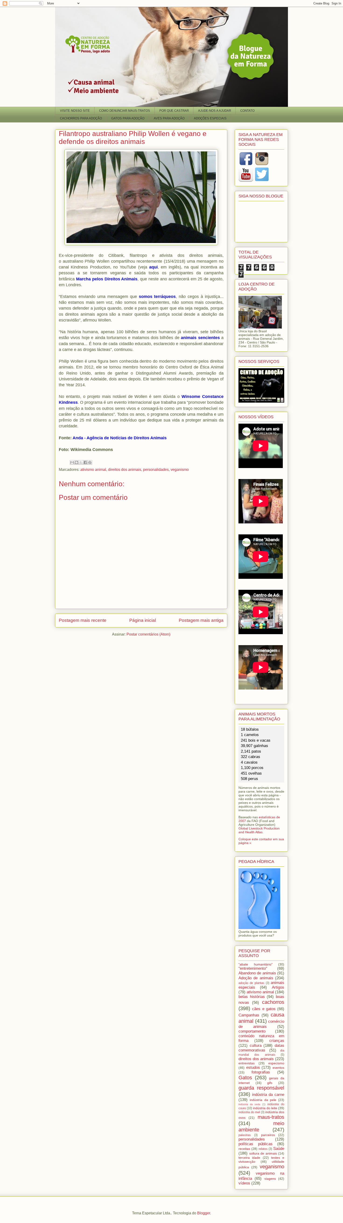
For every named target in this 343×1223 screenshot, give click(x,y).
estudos (253, 1067)
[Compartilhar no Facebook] (85, 462)
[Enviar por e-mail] (72, 462)
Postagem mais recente (82, 620)
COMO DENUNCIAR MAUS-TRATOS (124, 110)
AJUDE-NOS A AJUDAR (214, 110)
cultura (256, 1045)
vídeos (244, 1183)
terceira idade (249, 1157)
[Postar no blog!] (76, 462)
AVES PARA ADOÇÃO (169, 118)
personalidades (156, 470)
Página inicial (142, 620)
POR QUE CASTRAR (174, 110)
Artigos (278, 987)
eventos (278, 1067)
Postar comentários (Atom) (148, 634)
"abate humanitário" (255, 964)
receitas (244, 1149)
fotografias (261, 1072)
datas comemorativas (261, 1047)
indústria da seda (249, 1104)
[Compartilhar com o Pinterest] (90, 462)
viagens (270, 1178)
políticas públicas (255, 1144)
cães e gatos (264, 1009)
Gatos (245, 1077)
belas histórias (251, 996)
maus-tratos (271, 1117)
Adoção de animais (255, 978)
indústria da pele (263, 1100)
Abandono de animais (257, 973)
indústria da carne (268, 1094)
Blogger (203, 1213)
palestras (244, 1135)
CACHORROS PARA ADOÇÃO (81, 118)
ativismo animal (93, 470)
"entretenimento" (252, 968)
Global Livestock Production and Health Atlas (259, 830)
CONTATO (247, 110)
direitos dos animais (124, 470)
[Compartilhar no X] (81, 462)
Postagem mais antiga (201, 620)
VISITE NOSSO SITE (75, 110)
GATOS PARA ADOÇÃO (127, 118)
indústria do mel (249, 1112)
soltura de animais (263, 1153)
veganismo (180, 470)
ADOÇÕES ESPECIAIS (210, 118)
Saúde (278, 1148)
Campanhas (248, 1015)
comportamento (252, 1031)
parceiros (268, 1135)
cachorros (273, 1002)
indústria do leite (265, 1108)
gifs (269, 1083)
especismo (276, 1063)
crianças (276, 1040)
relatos (263, 1149)
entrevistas (246, 1063)
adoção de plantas (251, 983)
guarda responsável (261, 1088)
